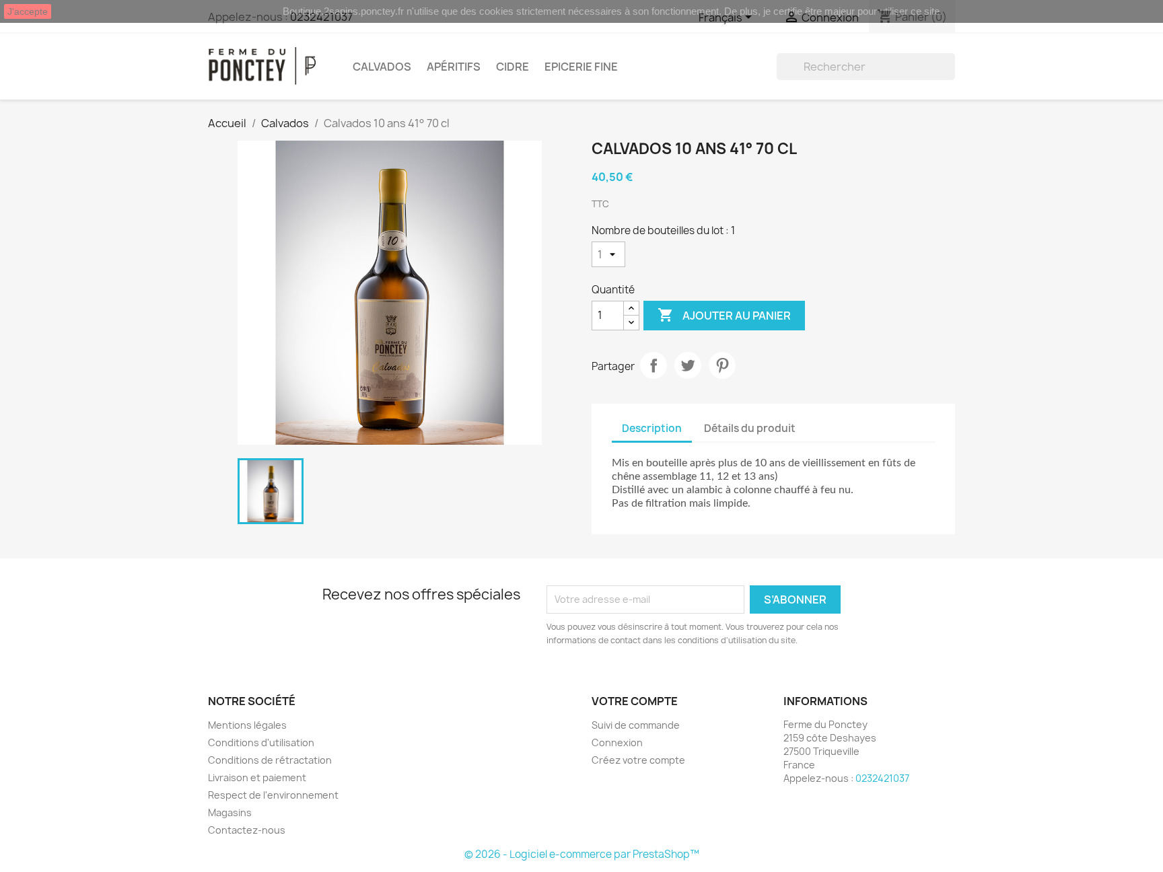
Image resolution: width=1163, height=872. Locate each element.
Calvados (382, 66)
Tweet (687, 365)
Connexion (617, 742)
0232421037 (882, 778)
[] (950, 76)
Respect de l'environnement (273, 795)
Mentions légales (247, 725)
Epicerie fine (581, 66)
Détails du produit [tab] (750, 428)
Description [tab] (652, 428)
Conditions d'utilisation (261, 742)
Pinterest (722, 365)
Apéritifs (454, 66)
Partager (653, 365)
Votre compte (635, 701)
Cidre (512, 66)
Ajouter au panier (724, 315)
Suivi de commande (636, 725)
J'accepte (27, 11)
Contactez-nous (246, 830)
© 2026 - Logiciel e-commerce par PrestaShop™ (581, 854)
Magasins (230, 812)
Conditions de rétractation (270, 760)
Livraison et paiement (257, 777)
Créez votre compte (638, 760)
